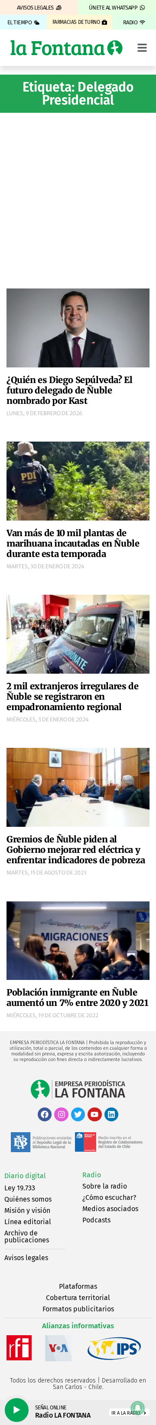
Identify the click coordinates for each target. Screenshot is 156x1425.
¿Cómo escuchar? (109, 1197)
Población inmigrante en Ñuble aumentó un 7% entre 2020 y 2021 (77, 997)
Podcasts (96, 1220)
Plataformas (78, 1286)
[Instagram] (61, 1114)
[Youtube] (94, 1114)
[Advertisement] (78, 199)
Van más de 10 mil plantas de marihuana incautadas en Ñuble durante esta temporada (72, 543)
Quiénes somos (28, 1199)
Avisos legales (26, 1258)
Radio (91, 1175)
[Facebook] (45, 1114)
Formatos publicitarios (78, 1309)
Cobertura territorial (78, 1298)
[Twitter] (78, 1114)
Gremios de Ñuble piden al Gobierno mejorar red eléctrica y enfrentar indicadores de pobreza (75, 849)
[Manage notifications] (138, 1408)
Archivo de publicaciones (26, 1236)
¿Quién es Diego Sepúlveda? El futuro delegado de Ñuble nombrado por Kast (69, 390)
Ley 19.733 (19, 1188)
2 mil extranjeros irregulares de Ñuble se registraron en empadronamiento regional (72, 696)
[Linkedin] (111, 1114)
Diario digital (25, 1176)
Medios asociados (110, 1209)
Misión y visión (27, 1210)
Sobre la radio (104, 1186)
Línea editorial (27, 1222)
